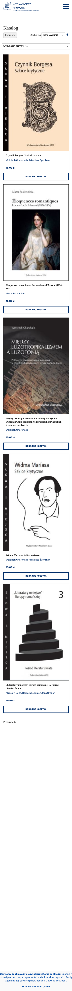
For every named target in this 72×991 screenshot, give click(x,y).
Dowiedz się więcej (56, 980)
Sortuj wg (35, 35)
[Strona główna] (21, 6)
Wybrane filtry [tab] (13, 46)
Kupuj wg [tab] (10, 35)
